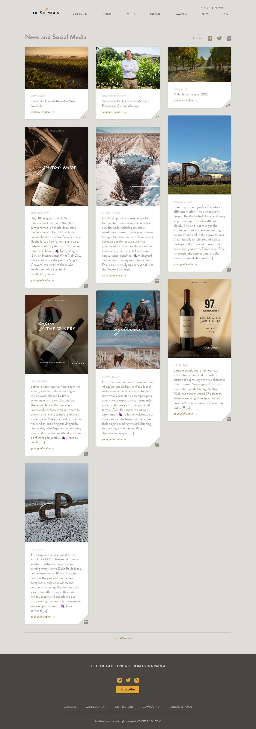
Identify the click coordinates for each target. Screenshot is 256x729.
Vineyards (80, 14)
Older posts (125, 638)
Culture (155, 14)
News (205, 14)
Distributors (124, 707)
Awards (181, 14)
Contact (70, 707)
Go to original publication (86, 286)
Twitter (219, 38)
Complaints (151, 707)
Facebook (210, 38)
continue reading (41, 112)
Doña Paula (46, 12)
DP (85, 117)
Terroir (107, 14)
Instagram (229, 38)
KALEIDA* (155, 721)
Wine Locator (96, 707)
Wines (131, 14)
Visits (227, 14)
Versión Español (180, 707)
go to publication (41, 280)
